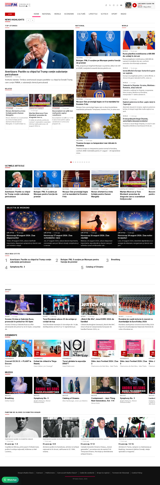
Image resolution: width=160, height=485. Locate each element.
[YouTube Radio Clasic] (121, 5)
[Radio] (89, 162)
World (57, 14)
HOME (36, 14)
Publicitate (50, 473)
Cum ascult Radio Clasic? (67, 473)
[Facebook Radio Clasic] (106, 5)
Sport (114, 14)
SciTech (104, 14)
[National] (73, 162)
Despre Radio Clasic (26, 473)
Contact (39, 473)
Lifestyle (93, 14)
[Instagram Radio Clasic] (113, 5)
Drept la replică (103, 473)
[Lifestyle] (82, 162)
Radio (123, 14)
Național (46, 14)
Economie (69, 14)
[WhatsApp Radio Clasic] (117, 5)
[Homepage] (71, 162)
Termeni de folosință (120, 473)
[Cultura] (80, 162)
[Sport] (87, 162)
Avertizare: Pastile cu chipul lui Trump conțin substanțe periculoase (30, 260)
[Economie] (77, 162)
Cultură (81, 14)
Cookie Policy (137, 473)
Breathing (115, 259)
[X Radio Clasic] (109, 5)
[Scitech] (84, 162)
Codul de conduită (87, 473)
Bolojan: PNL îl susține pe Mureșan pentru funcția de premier (80, 260)
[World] (75, 162)
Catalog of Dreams (94, 267)
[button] (139, 5)
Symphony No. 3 (17, 267)
